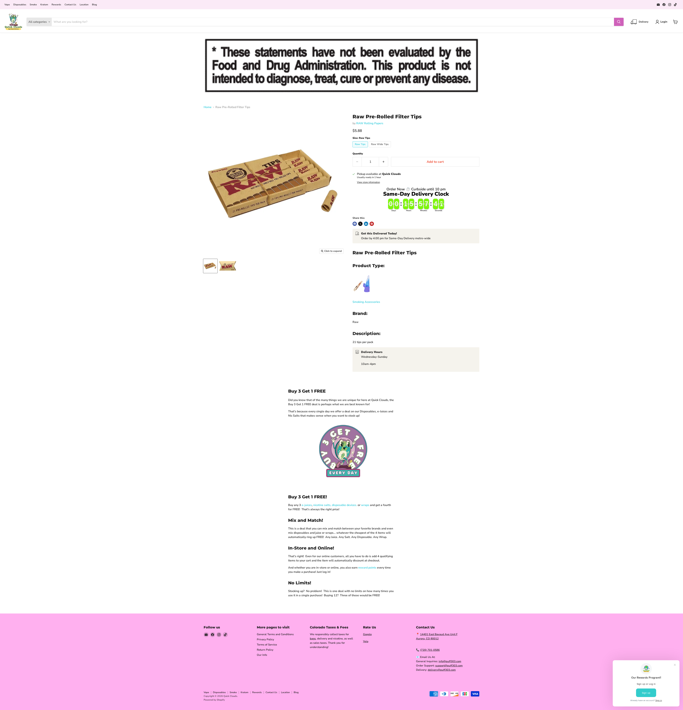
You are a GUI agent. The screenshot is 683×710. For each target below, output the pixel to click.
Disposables (19, 4)
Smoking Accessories (366, 302)
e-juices (307, 505)
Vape (7, 4)
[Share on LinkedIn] (366, 224)
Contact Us (70, 4)
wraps (365, 505)
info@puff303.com (450, 661)
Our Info (262, 655)
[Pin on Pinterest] (372, 224)
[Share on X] (360, 224)
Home (207, 107)
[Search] (619, 22)
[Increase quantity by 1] (383, 162)
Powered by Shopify (214, 699)
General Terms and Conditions (275, 634)
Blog (94, 4)
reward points (367, 568)
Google (367, 634)
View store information (368, 182)
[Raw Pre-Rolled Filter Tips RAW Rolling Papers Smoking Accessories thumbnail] (210, 266)
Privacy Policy (265, 639)
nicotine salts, (322, 505)
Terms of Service (267, 644)
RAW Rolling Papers (369, 123)
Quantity (358, 153)
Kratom (44, 4)
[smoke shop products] (361, 294)
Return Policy (265, 650)
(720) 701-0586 (430, 650)
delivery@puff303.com (442, 670)
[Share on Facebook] (355, 224)
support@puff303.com (449, 665)
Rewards (56, 4)
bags (313, 638)
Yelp (365, 641)
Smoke (33, 4)
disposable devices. (344, 505)
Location (84, 4)
